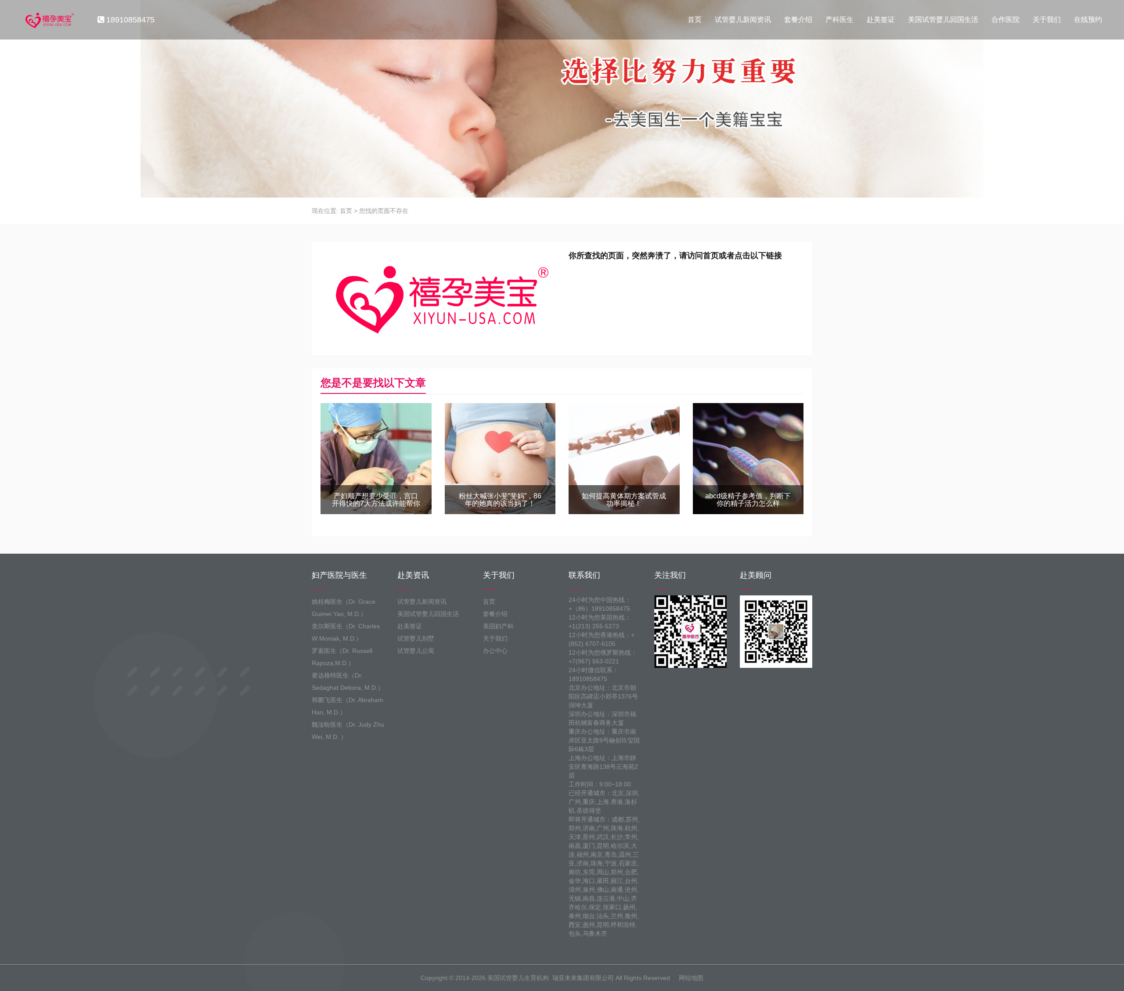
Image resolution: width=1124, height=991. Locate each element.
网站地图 (691, 977)
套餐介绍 (798, 19)
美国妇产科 (498, 626)
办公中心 (495, 650)
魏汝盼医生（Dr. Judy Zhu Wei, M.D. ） (348, 730)
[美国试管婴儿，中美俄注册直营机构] (49, 20)
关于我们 (1047, 19)
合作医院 (1005, 19)
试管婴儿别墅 (415, 638)
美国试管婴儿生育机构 (518, 977)
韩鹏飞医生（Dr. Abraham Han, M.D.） (347, 706)
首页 (695, 19)
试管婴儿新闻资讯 (743, 19)
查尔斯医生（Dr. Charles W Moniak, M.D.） (346, 632)
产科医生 (839, 19)
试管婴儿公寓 (415, 650)
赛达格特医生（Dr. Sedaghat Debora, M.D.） (348, 681)
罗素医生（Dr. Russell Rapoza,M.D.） (342, 657)
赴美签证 (881, 19)
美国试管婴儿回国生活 (943, 19)
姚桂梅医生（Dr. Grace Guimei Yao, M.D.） (343, 607)
